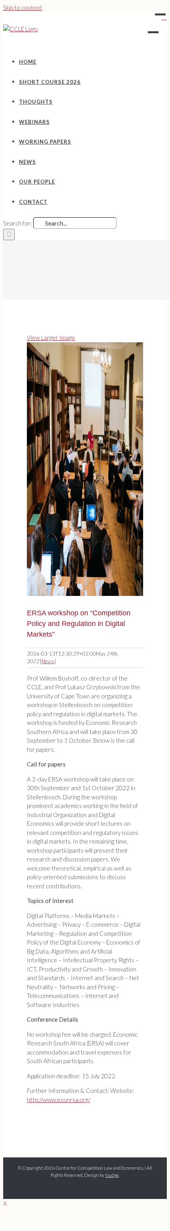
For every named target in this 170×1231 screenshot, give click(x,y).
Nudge (112, 1175)
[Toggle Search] (164, 17)
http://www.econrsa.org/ (58, 1099)
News (48, 661)
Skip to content (22, 7)
